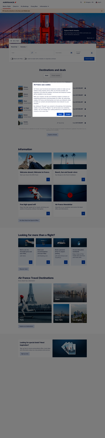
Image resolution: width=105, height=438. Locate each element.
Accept (68, 114)
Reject (60, 114)
